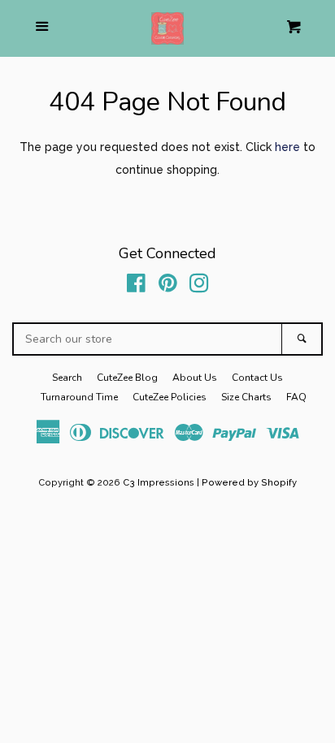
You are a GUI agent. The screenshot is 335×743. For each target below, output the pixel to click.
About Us (194, 377)
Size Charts (246, 397)
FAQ (296, 397)
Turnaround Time (79, 397)
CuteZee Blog (127, 377)
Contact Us (257, 377)
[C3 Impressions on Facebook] (136, 286)
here (287, 146)
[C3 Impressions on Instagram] (199, 286)
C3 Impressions (158, 482)
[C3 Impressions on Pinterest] (168, 286)
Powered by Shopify (249, 482)
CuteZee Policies (170, 397)
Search (67, 377)
